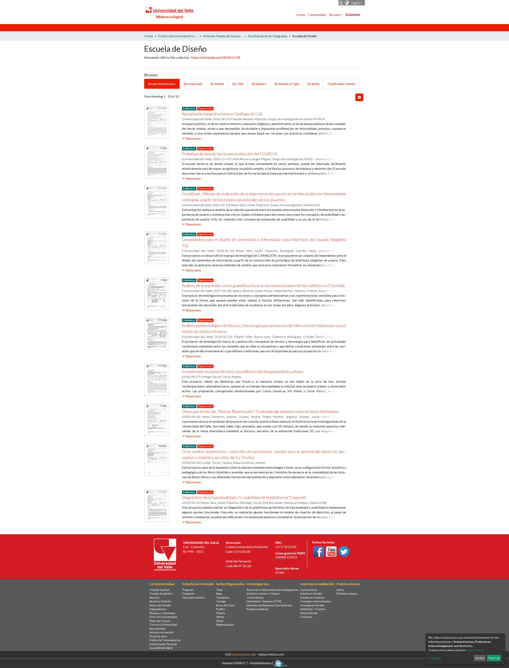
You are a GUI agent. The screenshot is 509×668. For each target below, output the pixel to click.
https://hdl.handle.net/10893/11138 (215, 57)
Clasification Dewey (341, 84)
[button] (347, 2)
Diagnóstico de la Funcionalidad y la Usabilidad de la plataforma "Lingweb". (244, 497)
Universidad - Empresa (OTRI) (264, 601)
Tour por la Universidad (163, 624)
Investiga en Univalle (312, 605)
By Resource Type (286, 84)
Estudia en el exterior (312, 597)
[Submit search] (341, 2)
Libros (340, 589)
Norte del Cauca (225, 605)
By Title (237, 84)
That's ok (494, 658)
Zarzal (219, 620)
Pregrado (187, 589)
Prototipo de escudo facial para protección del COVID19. (230, 153)
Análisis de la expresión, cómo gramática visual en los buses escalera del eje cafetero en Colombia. (263, 285)
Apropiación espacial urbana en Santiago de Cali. (222, 113)
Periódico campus (347, 593)
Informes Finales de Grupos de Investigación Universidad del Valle (223, 36)
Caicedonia (222, 597)
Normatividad (158, 628)
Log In (355, 3)
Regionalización (225, 624)
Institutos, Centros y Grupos (263, 593)
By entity (313, 84)
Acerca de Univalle (160, 605)
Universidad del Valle (244, 654)
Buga (219, 593)
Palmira (220, 613)
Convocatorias (255, 597)
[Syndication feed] (359, 97)
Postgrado (188, 593)
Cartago (221, 601)
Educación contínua (193, 597)
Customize (435, 658)
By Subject (259, 84)
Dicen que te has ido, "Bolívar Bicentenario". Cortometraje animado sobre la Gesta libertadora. (260, 411)
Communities (317, 15)
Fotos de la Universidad (163, 616)
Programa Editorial (257, 609)
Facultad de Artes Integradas (267, 36)
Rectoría (154, 597)
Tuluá (219, 589)
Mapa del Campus (160, 620)
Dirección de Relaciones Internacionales (269, 605)
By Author (217, 84)
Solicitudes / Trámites (312, 609)
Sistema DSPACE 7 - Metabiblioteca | (248, 663)
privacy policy (474, 650)
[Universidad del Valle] (165, 554)
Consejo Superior (160, 589)
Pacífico (220, 609)
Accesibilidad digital (161, 647)
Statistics (353, 15)
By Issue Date (193, 84)
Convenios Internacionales (315, 601)
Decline (479, 658)
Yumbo (220, 616)
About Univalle (308, 613)
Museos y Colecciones (162, 613)
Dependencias (158, 609)
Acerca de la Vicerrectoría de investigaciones (272, 589)
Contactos (306, 616)
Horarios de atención (162, 632)
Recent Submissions (161, 84)
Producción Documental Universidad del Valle (178, 36)
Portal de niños (158, 636)
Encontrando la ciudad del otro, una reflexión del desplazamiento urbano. (243, 371)
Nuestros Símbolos (160, 601)
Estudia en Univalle (311, 593)
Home (300, 15)
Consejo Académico (161, 593)
